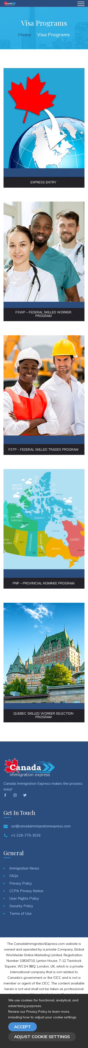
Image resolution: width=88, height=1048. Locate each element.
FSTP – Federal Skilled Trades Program (43, 449)
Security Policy (21, 906)
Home (24, 34)
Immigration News (24, 868)
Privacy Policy (20, 883)
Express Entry (43, 182)
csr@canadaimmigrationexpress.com (41, 826)
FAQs (13, 876)
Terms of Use (20, 913)
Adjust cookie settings (42, 1036)
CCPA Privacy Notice (26, 891)
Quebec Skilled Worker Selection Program (43, 715)
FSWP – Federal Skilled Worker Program (43, 314)
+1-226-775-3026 (26, 835)
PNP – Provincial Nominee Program (43, 583)
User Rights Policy (24, 898)
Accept (22, 1026)
